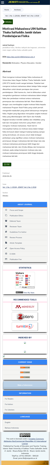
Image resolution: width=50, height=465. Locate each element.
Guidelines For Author (18, 232)
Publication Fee (16, 259)
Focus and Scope (16, 210)
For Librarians (9, 410)
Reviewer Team (16, 227)
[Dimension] (25, 352)
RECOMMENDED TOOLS (25, 300)
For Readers (9, 399)
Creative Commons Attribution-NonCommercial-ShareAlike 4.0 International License (25, 441)
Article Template (16, 243)
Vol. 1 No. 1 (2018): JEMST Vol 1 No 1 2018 (22, 16)
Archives (17, 10)
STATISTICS (25, 268)
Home (6, 10)
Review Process (16, 237)
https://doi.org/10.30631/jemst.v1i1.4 (21, 57)
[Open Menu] (2, 2)
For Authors (9, 404)
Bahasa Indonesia (12, 428)
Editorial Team (15, 221)
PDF (8, 164)
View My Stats (29, 293)
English (7, 422)
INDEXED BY (25, 337)
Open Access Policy (17, 248)
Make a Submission (25, 385)
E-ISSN (12, 254)
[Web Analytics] (19, 293)
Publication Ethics (16, 216)
